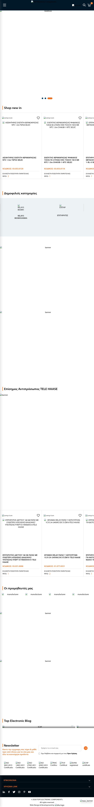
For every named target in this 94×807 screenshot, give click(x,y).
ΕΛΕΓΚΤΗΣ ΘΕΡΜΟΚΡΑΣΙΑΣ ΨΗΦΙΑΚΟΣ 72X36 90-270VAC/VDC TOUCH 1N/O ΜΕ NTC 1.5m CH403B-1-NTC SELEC (61, 160)
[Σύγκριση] (7, 118)
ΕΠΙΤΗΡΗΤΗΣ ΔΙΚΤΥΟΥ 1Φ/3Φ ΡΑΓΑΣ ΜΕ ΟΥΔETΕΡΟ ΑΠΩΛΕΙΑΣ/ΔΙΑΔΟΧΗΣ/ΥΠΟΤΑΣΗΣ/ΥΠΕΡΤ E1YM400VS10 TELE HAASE (20, 558)
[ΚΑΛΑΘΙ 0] (89, 5)
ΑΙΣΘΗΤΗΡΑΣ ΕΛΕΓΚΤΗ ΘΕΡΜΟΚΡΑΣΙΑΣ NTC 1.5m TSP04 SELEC (19, 159)
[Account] (76, 5)
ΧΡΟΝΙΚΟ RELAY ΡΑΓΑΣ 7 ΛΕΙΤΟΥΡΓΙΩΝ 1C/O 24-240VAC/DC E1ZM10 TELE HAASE (62, 556)
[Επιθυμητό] (38, 118)
